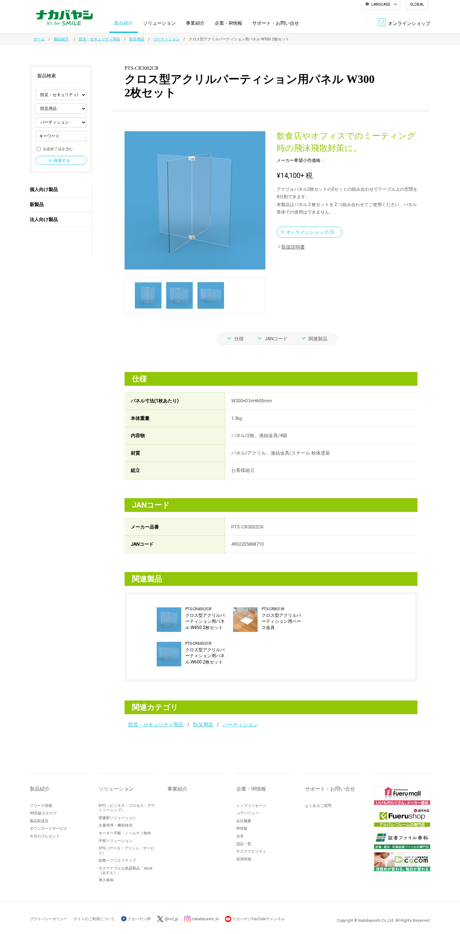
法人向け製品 (44, 219)
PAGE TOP (449, 904)
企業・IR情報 (228, 23)
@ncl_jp (171, 919)
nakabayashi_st (205, 919)
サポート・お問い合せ (275, 23)
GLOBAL (417, 4)
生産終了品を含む (58, 149)
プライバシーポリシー (48, 919)
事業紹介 (195, 23)
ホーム (39, 39)
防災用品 (136, 39)
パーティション (166, 39)
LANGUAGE (381, 4)
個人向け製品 (44, 189)
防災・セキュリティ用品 (99, 39)
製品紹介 (123, 23)
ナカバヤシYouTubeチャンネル (259, 919)
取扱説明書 (293, 247)
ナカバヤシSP (139, 919)
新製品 (37, 204)
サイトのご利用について (94, 919)
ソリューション (159, 23)
